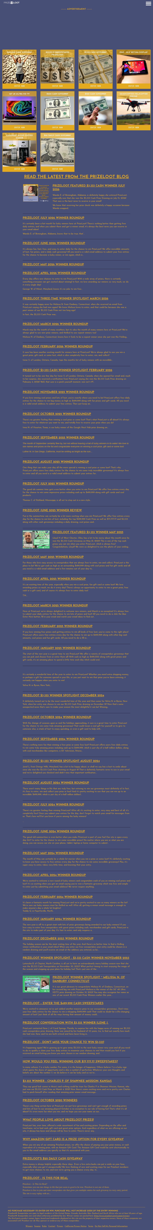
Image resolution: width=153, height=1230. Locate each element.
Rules (44, 1226)
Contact (51, 1226)
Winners (29, 1226)
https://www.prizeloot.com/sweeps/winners (111, 1216)
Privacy (60, 1226)
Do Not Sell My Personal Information (111, 1226)
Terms (90, 1226)
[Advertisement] (76, 28)
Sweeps (37, 1226)
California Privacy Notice (76, 1226)
